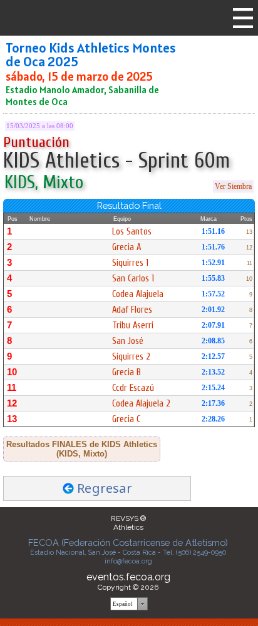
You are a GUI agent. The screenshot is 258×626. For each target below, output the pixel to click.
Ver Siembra (233, 186)
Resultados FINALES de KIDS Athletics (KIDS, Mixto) (81, 449)
